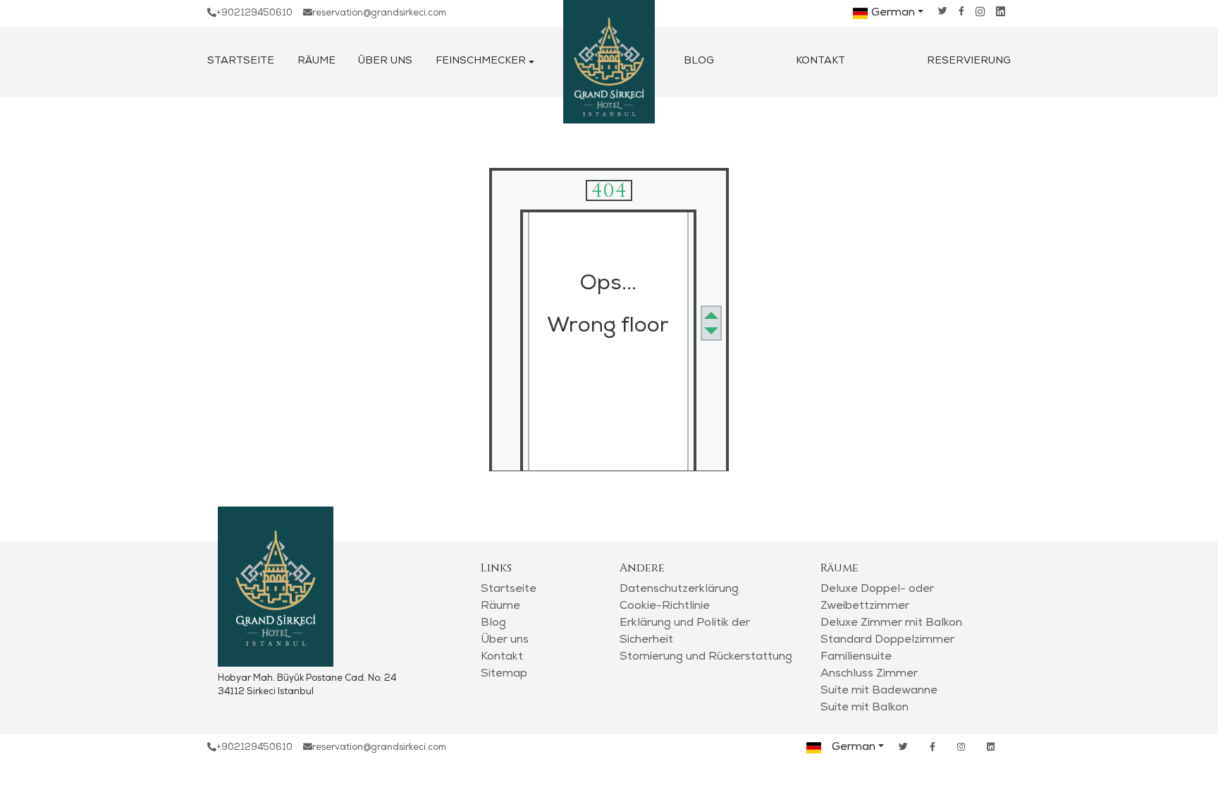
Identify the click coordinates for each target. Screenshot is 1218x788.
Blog (699, 61)
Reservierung (969, 61)
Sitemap (504, 674)
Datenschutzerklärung (679, 589)
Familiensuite (856, 657)
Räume (316, 61)
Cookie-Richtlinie (665, 606)
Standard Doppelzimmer (887, 640)
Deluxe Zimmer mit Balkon (891, 623)
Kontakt (820, 61)
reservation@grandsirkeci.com (379, 13)
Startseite (240, 61)
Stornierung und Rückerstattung (706, 657)
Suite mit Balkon (864, 708)
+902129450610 (254, 13)
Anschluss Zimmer (869, 674)
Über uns (385, 61)
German (893, 13)
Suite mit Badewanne (878, 691)
